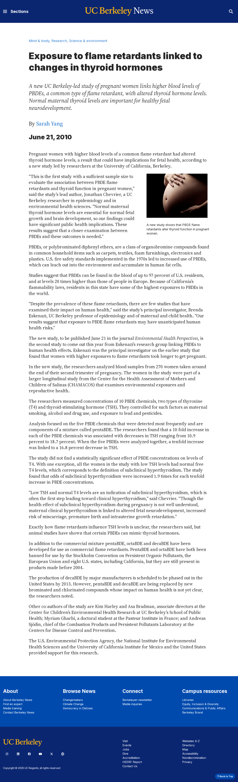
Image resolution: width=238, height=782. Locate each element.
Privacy (187, 762)
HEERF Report (132, 762)
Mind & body (39, 41)
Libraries (188, 700)
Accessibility (190, 753)
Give (125, 753)
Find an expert (12, 704)
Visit (125, 741)
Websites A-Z (191, 741)
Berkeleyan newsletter (137, 700)
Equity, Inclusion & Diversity (200, 704)
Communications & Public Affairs (203, 708)
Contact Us (129, 766)
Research (59, 41)
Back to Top (226, 776)
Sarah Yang (49, 123)
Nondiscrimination (194, 758)
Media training (12, 708)
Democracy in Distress (78, 708)
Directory (188, 745)
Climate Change (73, 704)
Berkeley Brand (192, 712)
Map (185, 749)
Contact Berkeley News (18, 712)
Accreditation (131, 758)
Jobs (125, 749)
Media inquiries (132, 704)
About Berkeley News (17, 700)
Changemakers (73, 700)
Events (126, 745)
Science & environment (88, 41)
